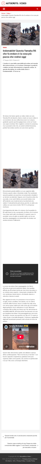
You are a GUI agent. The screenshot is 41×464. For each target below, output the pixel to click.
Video (5, 47)
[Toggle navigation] (3, 9)
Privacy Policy (21, 461)
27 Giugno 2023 (7, 60)
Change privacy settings (29, 459)
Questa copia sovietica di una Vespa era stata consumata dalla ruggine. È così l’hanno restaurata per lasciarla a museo (20, 445)
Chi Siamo (8, 461)
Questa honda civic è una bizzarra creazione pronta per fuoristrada (21, 436)
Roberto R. (16, 60)
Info (14, 461)
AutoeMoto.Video (25, 456)
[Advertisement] (20, 94)
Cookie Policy (30, 461)
